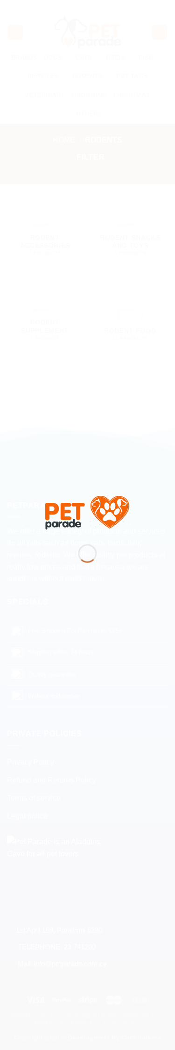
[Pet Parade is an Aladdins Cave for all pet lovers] (88, 511)
